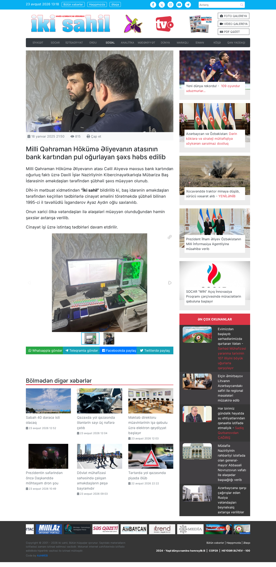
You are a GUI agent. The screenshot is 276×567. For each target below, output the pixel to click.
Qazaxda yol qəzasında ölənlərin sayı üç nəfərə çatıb (96, 422)
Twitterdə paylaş (156, 350)
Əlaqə (115, 4)
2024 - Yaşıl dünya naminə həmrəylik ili (180, 550)
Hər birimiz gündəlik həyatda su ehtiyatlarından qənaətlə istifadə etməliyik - (231, 423)
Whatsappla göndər (46, 350)
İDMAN (200, 42)
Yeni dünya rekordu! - (213, 88)
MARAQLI (182, 42)
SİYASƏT (38, 42)
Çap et (95, 136)
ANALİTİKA (127, 42)
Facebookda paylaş (120, 350)
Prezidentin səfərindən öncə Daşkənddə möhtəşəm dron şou (44, 478)
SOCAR (55, 42)
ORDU (93, 42)
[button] (169, 237)
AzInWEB (42, 555)
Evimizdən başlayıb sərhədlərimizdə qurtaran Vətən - (232, 348)
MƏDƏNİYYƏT (146, 42)
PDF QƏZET (231, 31)
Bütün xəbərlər (73, 4)
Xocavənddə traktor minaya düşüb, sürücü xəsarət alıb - (213, 193)
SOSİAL (110, 42)
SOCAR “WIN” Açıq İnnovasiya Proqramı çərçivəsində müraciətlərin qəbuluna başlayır (213, 296)
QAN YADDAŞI (236, 42)
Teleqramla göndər (83, 350)
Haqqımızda (97, 4)
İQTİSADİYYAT (74, 42)
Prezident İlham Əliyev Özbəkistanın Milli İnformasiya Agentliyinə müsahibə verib (213, 244)
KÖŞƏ (217, 42)
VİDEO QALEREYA (235, 24)
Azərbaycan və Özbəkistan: (211, 138)
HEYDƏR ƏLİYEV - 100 (236, 550)
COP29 (213, 550)
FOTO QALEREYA (235, 16)
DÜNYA (165, 42)
